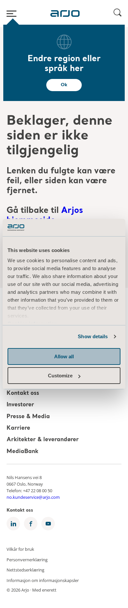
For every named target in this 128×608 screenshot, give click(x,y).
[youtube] (48, 523)
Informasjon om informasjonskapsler (43, 580)
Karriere (18, 428)
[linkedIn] (13, 523)
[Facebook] (30, 523)
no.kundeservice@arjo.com (33, 497)
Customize (60, 375)
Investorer (20, 405)
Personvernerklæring (27, 559)
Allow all (64, 356)
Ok (64, 85)
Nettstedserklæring (25, 570)
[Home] (65, 13)
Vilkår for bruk (20, 549)
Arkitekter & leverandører (43, 440)
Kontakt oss (23, 393)
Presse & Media (28, 416)
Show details (93, 336)
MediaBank (22, 451)
